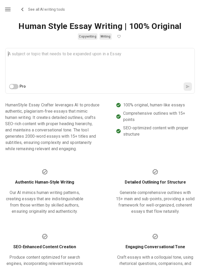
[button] (87, 36)
